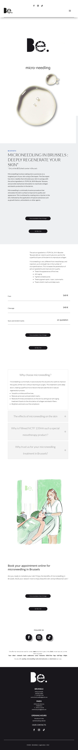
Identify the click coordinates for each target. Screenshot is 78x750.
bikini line (49, 655)
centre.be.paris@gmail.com (39, 709)
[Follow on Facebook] (34, 5)
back (25, 655)
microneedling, (31, 659)
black (51, 651)
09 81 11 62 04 (40, 707)
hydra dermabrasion (41, 659)
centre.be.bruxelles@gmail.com (39, 697)
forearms (42, 655)
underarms (31, 655)
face (10, 655)
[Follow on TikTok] (42, 5)
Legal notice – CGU (44, 745)
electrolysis (53, 659)
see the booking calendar (39, 720)
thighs (65, 655)
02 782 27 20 (38, 231)
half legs (59, 655)
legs (54, 655)
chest (14, 655)
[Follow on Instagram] (38, 5)
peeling (24, 659)
